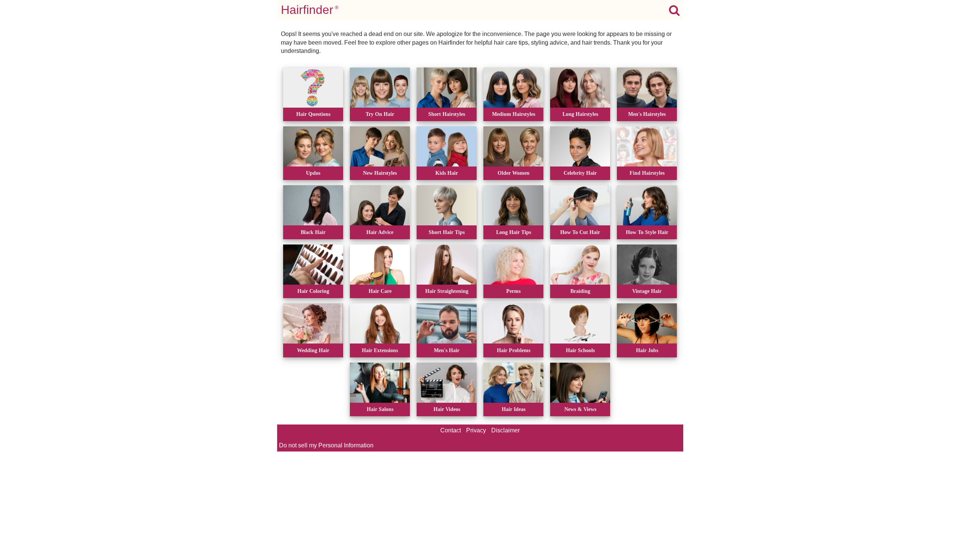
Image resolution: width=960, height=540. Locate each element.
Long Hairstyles (580, 114)
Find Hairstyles (647, 173)
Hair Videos (447, 409)
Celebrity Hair (580, 173)
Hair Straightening (446, 291)
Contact (450, 430)
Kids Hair (446, 173)
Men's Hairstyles (647, 114)
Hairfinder (310, 9)
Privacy (476, 430)
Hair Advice (379, 232)
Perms (513, 291)
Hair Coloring (313, 291)
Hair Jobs (647, 350)
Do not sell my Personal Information (326, 445)
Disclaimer (505, 430)
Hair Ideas (513, 409)
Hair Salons (380, 409)
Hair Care (380, 291)
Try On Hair (380, 114)
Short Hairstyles (446, 114)
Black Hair (313, 232)
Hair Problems (513, 350)
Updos (313, 173)
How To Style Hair (647, 232)
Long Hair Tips (513, 232)
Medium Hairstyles (513, 114)
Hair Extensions (380, 350)
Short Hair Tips (447, 232)
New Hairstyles (380, 173)
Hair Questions (313, 114)
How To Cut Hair (580, 232)
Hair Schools (580, 350)
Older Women (514, 173)
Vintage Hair (647, 291)
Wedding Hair (313, 350)
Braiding (580, 291)
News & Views (580, 409)
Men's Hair (446, 350)
